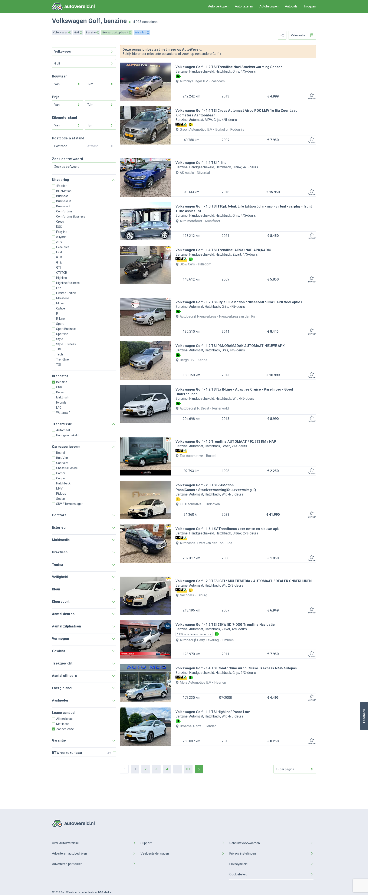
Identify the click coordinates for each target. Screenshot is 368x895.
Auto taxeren (244, 6)
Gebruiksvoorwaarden (244, 843)
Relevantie (298, 35)
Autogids (291, 6)
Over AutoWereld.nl (65, 843)
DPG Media (104, 892)
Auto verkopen (218, 6)
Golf (94, 20)
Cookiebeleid (238, 874)
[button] (364, 716)
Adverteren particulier (67, 864)
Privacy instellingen (242, 853)
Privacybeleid (238, 864)
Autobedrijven (269, 6)
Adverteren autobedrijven (69, 853)
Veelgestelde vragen (155, 853)
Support (146, 843)
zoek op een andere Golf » (201, 54)
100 (188, 769)
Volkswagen (69, 20)
